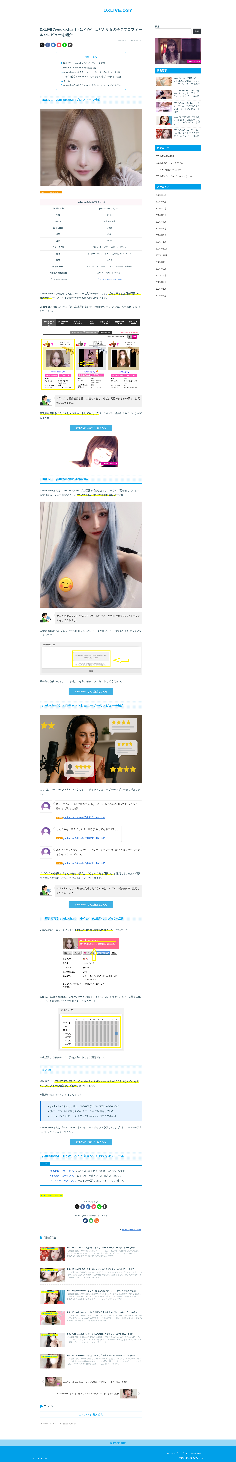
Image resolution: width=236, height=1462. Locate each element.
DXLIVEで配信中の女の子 (52, 1196)
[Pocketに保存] (59, 45)
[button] (70, 45)
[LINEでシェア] (64, 45)
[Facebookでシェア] (47, 45)
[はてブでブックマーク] (53, 45)
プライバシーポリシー (191, 1453)
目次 (87, 57)
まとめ (66, 81)
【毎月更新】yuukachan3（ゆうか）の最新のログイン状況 (92, 76)
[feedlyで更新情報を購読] (91, 1220)
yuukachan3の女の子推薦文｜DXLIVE (84, 817)
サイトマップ (172, 1453)
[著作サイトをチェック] (85, 1220)
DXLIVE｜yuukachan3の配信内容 (79, 67)
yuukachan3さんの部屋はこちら (91, 691)
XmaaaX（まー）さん (62, 1175)
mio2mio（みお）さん (62, 1170)
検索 (157, 26)
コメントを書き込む (91, 1414)
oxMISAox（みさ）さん (63, 1180)
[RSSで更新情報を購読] (96, 1220)
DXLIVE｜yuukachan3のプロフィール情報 (84, 63)
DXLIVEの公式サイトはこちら (91, 428)
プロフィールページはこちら (109, 279)
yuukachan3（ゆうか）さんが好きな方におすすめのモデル (92, 85)
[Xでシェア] (42, 45)
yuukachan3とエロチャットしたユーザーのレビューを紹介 (92, 72)
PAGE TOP (119, 1443)
